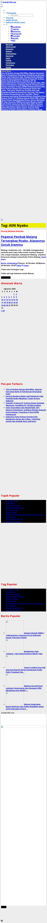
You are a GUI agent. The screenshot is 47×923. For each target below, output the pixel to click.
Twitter (15, 29)
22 (14, 302)
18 (5, 302)
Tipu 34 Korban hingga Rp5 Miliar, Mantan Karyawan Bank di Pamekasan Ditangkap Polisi (22, 74)
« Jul (3, 311)
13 (9, 300)
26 (7, 305)
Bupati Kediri (11, 512)
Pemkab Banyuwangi (15, 508)
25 (5, 305)
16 (17, 300)
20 (9, 302)
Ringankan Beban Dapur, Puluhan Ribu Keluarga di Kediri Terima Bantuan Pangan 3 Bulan (22, 109)
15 (14, 300)
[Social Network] (6, 24)
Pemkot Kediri (12, 510)
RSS (13, 40)
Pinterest (16, 31)
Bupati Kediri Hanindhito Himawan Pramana (25, 515)
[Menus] (2, 4)
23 (17, 302)
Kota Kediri (10, 517)
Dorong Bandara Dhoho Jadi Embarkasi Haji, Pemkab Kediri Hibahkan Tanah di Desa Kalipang (23, 77)
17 (2, 302)
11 (5, 300)
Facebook (16, 27)
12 (7, 300)
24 (2, 305)
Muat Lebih (6, 277)
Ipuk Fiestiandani (13, 506)
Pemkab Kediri (12, 501)
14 (12, 300)
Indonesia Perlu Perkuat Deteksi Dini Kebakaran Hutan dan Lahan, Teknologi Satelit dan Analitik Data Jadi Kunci (23, 89)
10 (2, 300)
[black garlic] (2, 220)
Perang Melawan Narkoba (12, 231)
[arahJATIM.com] (8, 2)
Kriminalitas (12, 263)
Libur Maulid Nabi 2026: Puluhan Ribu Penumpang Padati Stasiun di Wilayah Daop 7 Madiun (22, 106)
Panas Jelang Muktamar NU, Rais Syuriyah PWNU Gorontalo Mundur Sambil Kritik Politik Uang (23, 102)
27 (9, 305)
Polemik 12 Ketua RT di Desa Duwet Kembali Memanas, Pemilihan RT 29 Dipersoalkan (22, 81)
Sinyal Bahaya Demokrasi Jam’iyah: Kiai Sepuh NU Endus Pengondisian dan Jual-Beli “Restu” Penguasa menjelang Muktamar (22, 94)
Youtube (16, 36)
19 (7, 302)
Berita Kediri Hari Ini (14, 519)
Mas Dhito (10, 503)
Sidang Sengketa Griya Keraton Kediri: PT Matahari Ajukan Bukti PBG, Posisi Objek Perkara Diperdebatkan (23, 98)
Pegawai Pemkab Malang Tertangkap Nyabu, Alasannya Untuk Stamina (23, 241)
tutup (3, 907)
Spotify (15, 38)
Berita (3, 263)
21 (12, 302)
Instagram (16, 34)
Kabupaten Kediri (13, 521)
